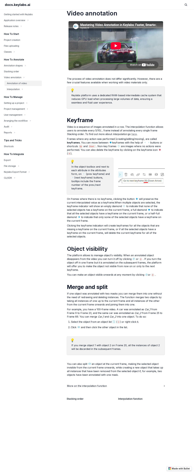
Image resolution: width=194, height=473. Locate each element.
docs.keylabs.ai (17, 5)
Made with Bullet (181, 468)
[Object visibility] (65, 248)
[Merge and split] (65, 287)
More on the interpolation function (87, 385)
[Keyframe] (65, 120)
